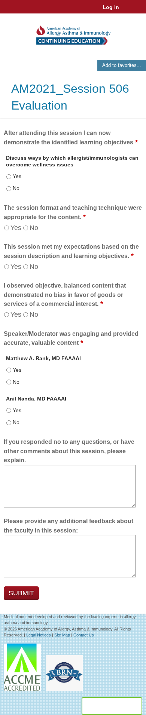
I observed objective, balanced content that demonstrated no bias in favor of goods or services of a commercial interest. (65, 294)
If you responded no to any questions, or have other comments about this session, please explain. (69, 451)
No (34, 227)
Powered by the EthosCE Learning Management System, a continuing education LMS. (112, 706)
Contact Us (83, 635)
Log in (111, 7)
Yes (15, 227)
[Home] (73, 32)
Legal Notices (38, 635)
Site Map (62, 635)
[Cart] (128, 11)
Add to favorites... (121, 65)
